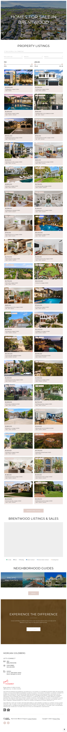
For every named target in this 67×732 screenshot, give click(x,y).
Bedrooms (46, 56)
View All (33, 593)
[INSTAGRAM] (4, 723)
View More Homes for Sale (33, 510)
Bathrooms (26, 56)
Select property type (8, 56)
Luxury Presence (32, 719)
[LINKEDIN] (8, 723)
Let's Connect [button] (33, 629)
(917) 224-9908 (11, 667)
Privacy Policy (56, 719)
